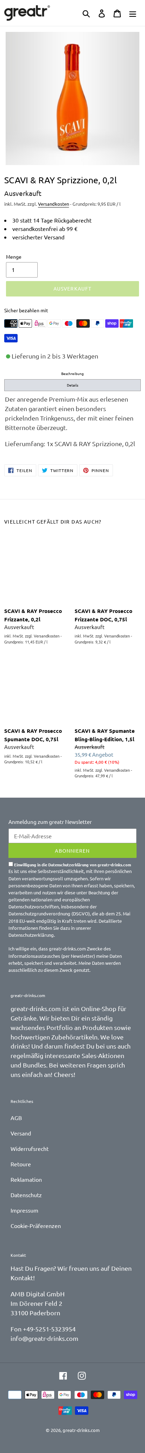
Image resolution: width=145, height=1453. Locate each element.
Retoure (21, 1163)
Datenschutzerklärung (31, 935)
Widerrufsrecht (30, 1148)
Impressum (24, 1210)
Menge (13, 256)
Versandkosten (53, 204)
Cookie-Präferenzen (36, 1225)
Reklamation (26, 1179)
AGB (16, 1117)
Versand (21, 1133)
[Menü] (132, 13)
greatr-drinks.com (81, 1430)
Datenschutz (26, 1194)
